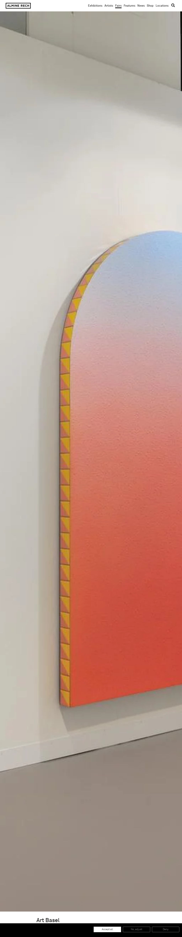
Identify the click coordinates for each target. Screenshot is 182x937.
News (141, 5)
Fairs (118, 5)
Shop (150, 5)
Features (129, 5)
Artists (109, 5)
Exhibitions (95, 5)
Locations (162, 5)
